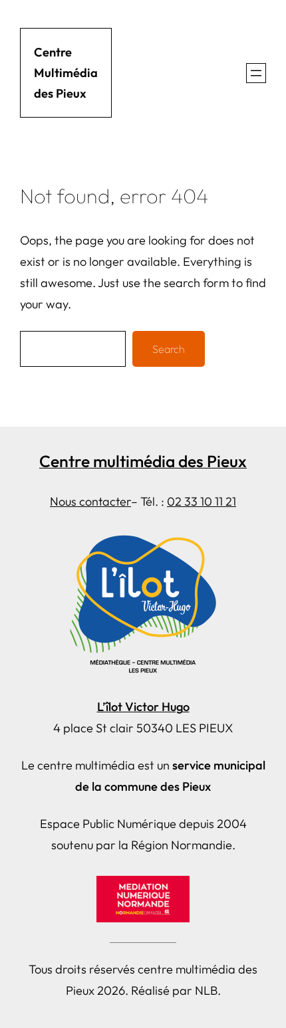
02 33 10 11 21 (201, 501)
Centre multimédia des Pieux (143, 461)
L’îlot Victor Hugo (143, 706)
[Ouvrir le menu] (256, 73)
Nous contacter (90, 501)
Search (168, 349)
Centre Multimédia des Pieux (66, 73)
